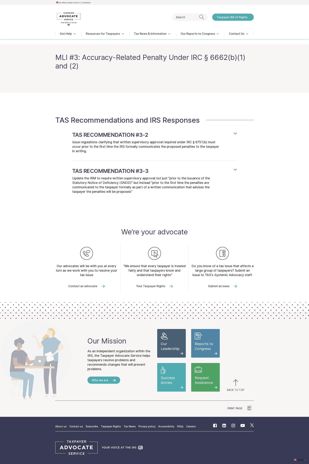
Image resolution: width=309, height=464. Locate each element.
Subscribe (92, 426)
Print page (235, 408)
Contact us (76, 426)
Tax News (130, 426)
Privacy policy (147, 426)
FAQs (180, 426)
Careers (191, 426)
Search (180, 17)
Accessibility (166, 426)
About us (61, 426)
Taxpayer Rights (111, 426)
